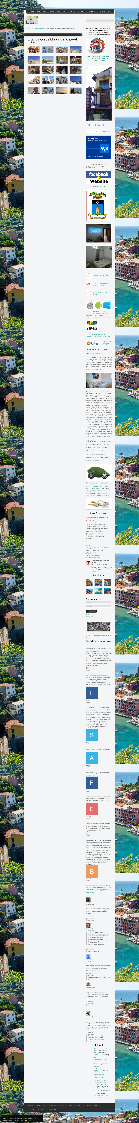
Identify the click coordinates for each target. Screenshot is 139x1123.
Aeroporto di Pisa (101, 1082)
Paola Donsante (90, 892)
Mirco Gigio (89, 903)
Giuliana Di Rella (90, 929)
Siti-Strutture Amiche (90, 11)
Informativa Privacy (18, 1120)
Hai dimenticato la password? (94, 615)
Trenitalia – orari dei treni (103, 1097)
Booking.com (105, 131)
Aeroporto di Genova (102, 1080)
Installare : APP (98, 311)
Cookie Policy (28, 1120)
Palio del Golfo (101, 1085)
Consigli (80, 11)
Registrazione (89, 616)
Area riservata (110, 1110)
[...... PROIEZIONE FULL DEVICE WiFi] (101, 257)
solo (93, 488)
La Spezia (2, 6)
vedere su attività (98, 277)
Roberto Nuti (89, 960)
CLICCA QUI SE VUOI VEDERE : (99, 56)
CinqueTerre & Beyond (98, 334)
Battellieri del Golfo (99, 1054)
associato (106, 343)
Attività (44, 11)
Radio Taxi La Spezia (103, 1095)
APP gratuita (99, 315)
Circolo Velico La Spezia (100, 1059)
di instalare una (90, 315)
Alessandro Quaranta (91, 1017)
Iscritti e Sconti (72, 11)
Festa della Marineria (97, 1062)
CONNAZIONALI (99, 61)
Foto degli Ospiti (60, 11)
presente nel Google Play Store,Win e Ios (98, 317)
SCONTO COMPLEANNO (100, 275)
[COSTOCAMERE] (95, 124)
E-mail (88, 602)
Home (38, 11)
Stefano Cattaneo (90, 987)
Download (94, 571)
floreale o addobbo (98, 285)
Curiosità (51, 11)
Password (89, 606)
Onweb (46, 1110)
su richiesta (96, 296)
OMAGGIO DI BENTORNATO (101, 283)
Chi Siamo (102, 11)
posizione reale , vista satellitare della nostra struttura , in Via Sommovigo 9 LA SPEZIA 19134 (98, 635)
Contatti (109, 11)
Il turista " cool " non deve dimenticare (97, 313)
